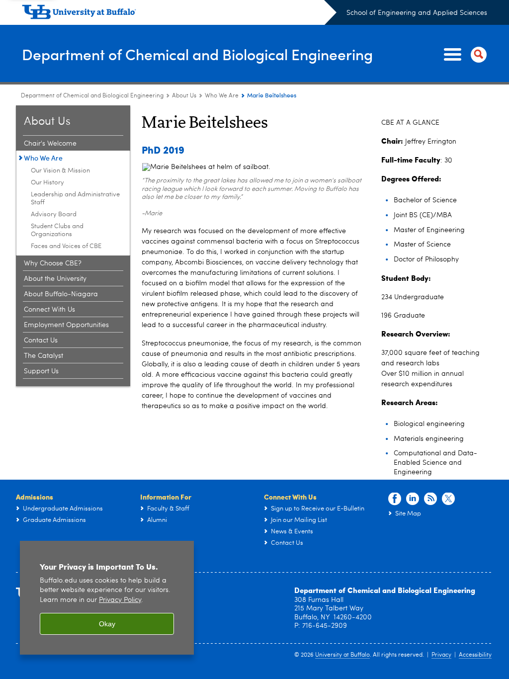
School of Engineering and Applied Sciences (416, 12)
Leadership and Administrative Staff (75, 198)
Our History (47, 182)
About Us (184, 96)
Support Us (41, 371)
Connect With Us (49, 309)
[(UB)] (179, 14)
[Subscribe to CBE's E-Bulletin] (430, 499)
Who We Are (222, 96)
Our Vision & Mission (60, 171)
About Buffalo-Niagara (61, 294)
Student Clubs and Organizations (57, 230)
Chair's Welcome (50, 143)
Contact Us (41, 340)
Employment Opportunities (66, 325)
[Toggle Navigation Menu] (463, 54)
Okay (107, 624)
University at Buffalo (342, 655)
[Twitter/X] (448, 499)
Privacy (441, 655)
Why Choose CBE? (53, 263)
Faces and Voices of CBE (66, 246)
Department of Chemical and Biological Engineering (197, 54)
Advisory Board (54, 214)
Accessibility (475, 655)
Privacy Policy (120, 600)
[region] (107, 598)
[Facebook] (394, 499)
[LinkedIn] (412, 499)
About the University (55, 278)
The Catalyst (43, 355)
